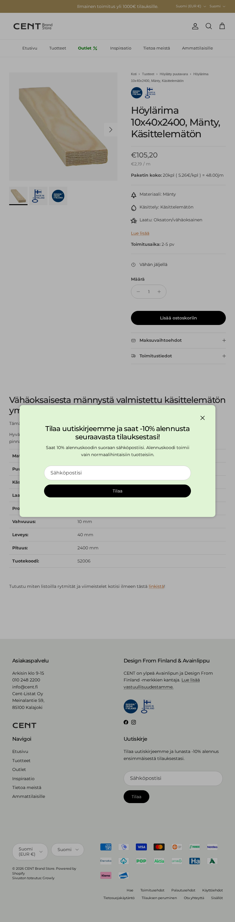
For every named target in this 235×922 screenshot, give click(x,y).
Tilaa (117, 491)
